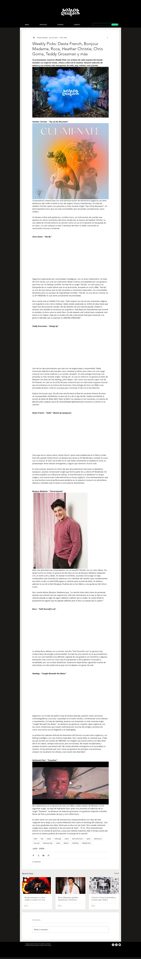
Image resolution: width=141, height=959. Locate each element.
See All (116, 873)
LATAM (35, 848)
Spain (89, 839)
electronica (98, 839)
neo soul (37, 843)
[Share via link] (48, 855)
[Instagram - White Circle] (116, 944)
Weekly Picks (86, 843)
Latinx (67, 839)
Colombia (75, 843)
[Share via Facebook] (33, 855)
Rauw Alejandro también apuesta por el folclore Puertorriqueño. (68, 898)
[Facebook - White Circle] (113, 944)
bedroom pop (47, 843)
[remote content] (70, 258)
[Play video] (70, 783)
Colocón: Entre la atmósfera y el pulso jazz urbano (104, 898)
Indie (35, 839)
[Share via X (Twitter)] (38, 855)
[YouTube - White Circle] (119, 944)
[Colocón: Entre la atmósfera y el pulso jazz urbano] (104, 885)
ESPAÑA (41, 848)
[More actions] (107, 37)
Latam (49, 839)
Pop (42, 839)
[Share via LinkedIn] (43, 855)
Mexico (66, 843)
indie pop (58, 839)
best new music (77, 839)
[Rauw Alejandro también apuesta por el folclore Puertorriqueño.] (70, 885)
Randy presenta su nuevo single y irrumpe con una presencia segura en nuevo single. (36, 898)
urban (58, 843)
